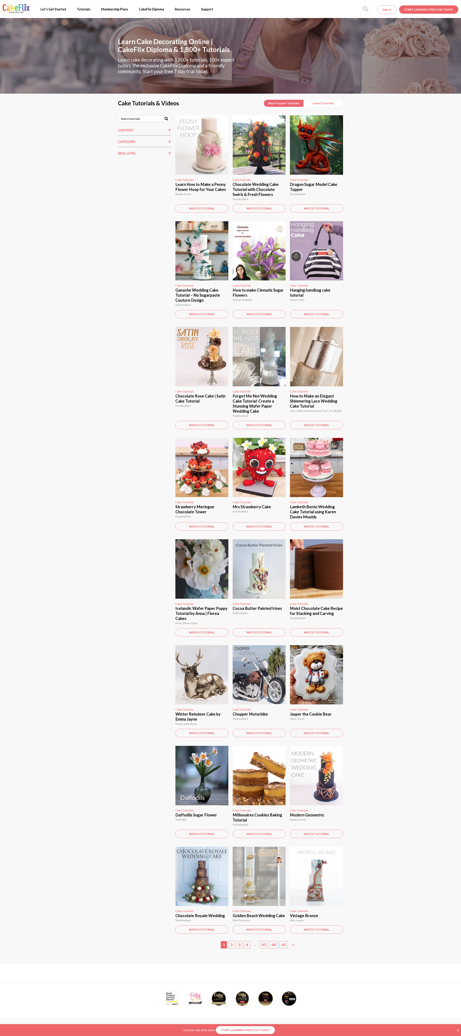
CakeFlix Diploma (151, 9)
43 (264, 945)
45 (283, 945)
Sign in (387, 9)
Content (126, 130)
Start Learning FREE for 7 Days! (428, 9)
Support (207, 9)
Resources (182, 9)
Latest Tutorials (323, 103)
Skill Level (127, 153)
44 (274, 945)
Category (126, 142)
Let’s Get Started (53, 9)
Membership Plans (114, 9)
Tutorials (83, 9)
